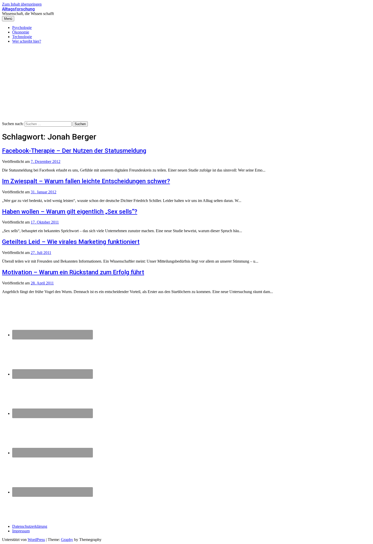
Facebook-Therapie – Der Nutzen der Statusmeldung (74, 150)
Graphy (67, 539)
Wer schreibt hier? (26, 41)
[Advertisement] (186, 83)
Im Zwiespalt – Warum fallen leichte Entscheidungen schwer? (86, 181)
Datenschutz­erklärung (29, 526)
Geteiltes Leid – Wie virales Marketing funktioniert (71, 241)
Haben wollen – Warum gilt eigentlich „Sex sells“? (69, 211)
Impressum (21, 531)
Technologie (22, 37)
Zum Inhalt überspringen (22, 4)
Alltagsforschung (18, 9)
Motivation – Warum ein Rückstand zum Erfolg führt (73, 272)
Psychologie (22, 27)
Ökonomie (20, 32)
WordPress (36, 539)
